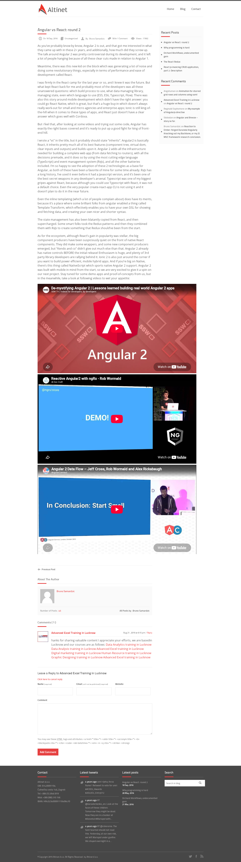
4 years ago (91, 781)
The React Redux (172, 61)
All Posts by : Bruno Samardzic (135, 610)
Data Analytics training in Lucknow (128, 644)
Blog (182, 9)
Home (170, 9)
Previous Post (48, 569)
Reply (149, 632)
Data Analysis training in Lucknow (73, 649)
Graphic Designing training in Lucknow (77, 657)
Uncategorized (71, 38)
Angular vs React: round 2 (176, 42)
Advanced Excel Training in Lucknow (73, 633)
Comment (42, 700)
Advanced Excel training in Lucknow (120, 649)
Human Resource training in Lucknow (126, 653)
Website (119, 684)
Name (45, 684)
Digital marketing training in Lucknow (76, 653)
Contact (196, 9)
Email (92, 684)
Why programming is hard (176, 47)
